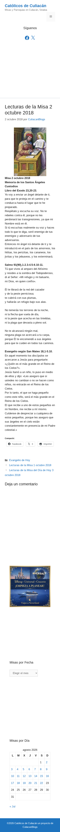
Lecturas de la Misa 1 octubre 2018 (30, 465)
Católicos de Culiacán (25, 5)
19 (24, 783)
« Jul (12, 806)
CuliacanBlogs (30, 827)
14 (35, 776)
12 (24, 776)
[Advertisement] (30, 73)
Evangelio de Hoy (19, 460)
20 (29, 783)
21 (35, 783)
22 (41, 783)
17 (12, 783)
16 (47, 776)
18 (18, 783)
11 (18, 776)
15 (41, 776)
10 (12, 776)
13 (29, 776)
